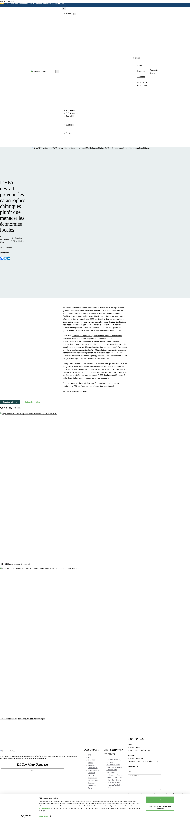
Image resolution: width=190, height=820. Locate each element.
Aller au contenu (7, 1)
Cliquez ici (67, 383)
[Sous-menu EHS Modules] (80, 16)
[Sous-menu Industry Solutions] (83, 51)
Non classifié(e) (6, 247)
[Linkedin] (8, 258)
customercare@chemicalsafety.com (143, 761)
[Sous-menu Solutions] (74, 14)
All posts (17, 408)
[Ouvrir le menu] (57, 71)
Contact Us (136, 739)
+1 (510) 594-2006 (135, 758)
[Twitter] (5, 258)
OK (160, 800)
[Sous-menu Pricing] (72, 125)
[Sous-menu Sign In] (72, 116)
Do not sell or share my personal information (160, 807)
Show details (43, 816)
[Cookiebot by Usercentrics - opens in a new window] (26, 816)
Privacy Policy (44, 808)
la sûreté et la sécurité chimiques (107, 330)
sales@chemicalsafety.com (139, 750)
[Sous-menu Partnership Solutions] (85, 93)
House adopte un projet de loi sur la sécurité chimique (22, 719)
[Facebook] (1, 258)
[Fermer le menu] (64, 8)
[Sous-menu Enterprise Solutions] (84, 85)
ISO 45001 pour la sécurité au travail (15, 564)
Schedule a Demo (10, 402)
